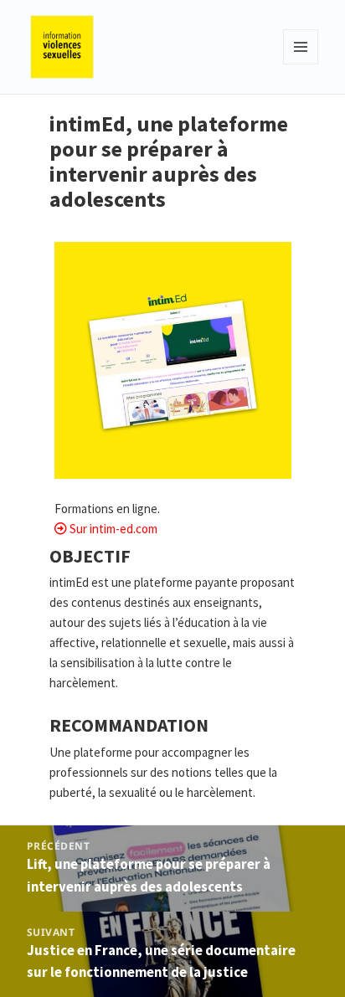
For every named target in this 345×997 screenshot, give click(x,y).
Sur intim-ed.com (113, 529)
